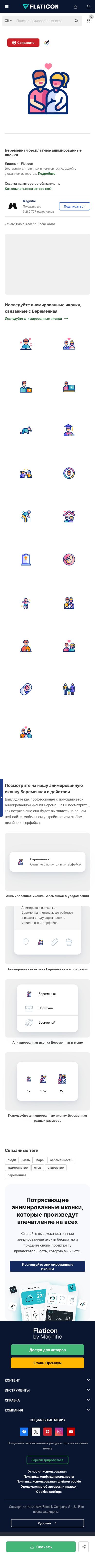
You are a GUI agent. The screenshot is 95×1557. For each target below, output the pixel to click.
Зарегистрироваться (47, 1459)
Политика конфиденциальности (49, 1476)
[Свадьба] (69, 343)
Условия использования (47, 1471)
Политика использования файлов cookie (49, 1481)
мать (26, 1159)
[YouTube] (71, 1432)
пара (40, 1159)
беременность (61, 1159)
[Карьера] (26, 387)
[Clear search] (65, 21)
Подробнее (46, 173)
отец (37, 1167)
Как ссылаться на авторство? (28, 189)
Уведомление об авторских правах (48, 1486)
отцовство (56, 1167)
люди (12, 1159)
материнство (18, 1167)
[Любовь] (69, 646)
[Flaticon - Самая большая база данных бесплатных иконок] (41, 6)
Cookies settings (49, 1491)
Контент (12, 1380)
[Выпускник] (69, 430)
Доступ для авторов (47, 1349)
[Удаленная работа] (69, 387)
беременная (17, 1175)
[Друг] (26, 473)
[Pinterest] (47, 1432)
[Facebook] (24, 1432)
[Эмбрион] (69, 560)
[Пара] (69, 516)
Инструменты (17, 1390)
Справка (12, 1400)
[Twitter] (36, 1432)
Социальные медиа (48, 1420)
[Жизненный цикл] (69, 473)
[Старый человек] (26, 516)
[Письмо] (26, 646)
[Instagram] (59, 1432)
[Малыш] (26, 430)
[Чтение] (26, 343)
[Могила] (26, 560)
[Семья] (69, 603)
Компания (14, 1410)
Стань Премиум (48, 1363)
